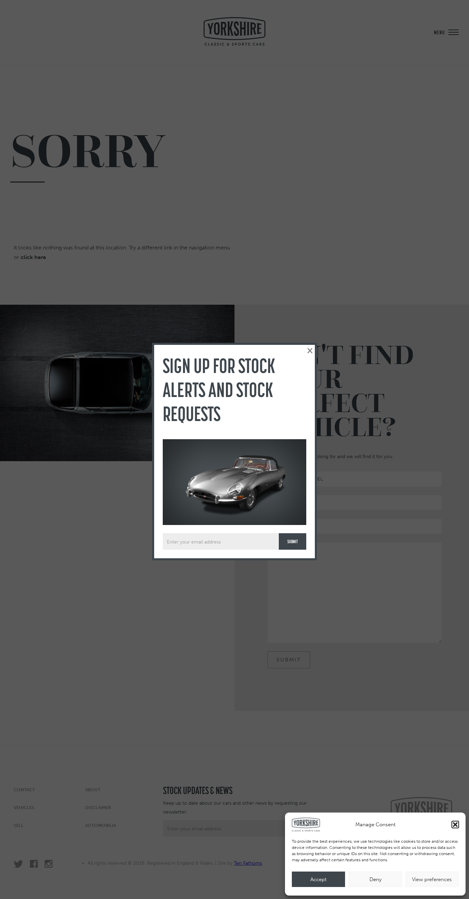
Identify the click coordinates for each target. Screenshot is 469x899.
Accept (318, 879)
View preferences (432, 879)
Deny (375, 879)
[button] (455, 824)
